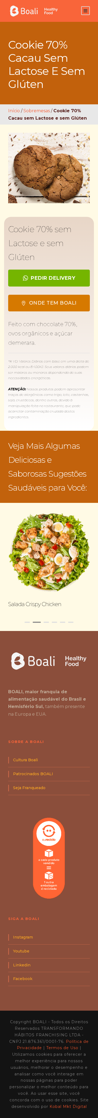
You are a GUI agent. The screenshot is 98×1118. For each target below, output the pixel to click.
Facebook (22, 978)
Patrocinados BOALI (33, 773)
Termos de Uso (62, 1047)
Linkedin (21, 965)
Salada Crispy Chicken (34, 604)
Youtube (21, 951)
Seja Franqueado (29, 787)
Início (14, 110)
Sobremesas (36, 110)
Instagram (23, 937)
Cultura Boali (25, 759)
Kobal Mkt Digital (68, 1106)
